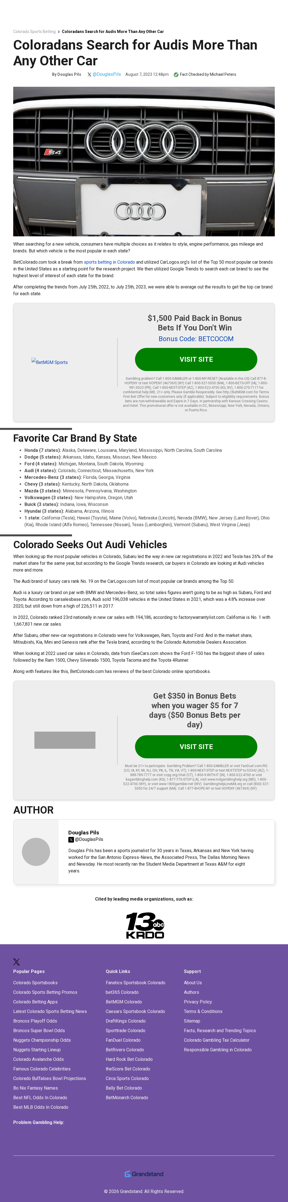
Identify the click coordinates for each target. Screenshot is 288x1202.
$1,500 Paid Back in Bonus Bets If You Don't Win (195, 323)
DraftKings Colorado (126, 1021)
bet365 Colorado (122, 992)
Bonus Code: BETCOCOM (196, 339)
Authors (191, 992)
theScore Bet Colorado (128, 1069)
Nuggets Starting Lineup (37, 1049)
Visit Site (196, 359)
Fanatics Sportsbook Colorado (135, 982)
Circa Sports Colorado (127, 1078)
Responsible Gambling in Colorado (218, 1049)
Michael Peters (223, 74)
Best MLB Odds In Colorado (40, 1107)
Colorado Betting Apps (35, 1002)
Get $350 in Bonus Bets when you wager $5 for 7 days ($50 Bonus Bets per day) (194, 710)
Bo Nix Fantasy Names (35, 1088)
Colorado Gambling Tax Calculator (216, 1040)
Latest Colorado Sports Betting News (50, 1011)
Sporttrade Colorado (125, 1030)
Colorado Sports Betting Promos (45, 992)
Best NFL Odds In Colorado (40, 1097)
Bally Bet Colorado (124, 1088)
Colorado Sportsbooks (35, 982)
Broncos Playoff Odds (35, 1021)
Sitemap (192, 1021)
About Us (193, 982)
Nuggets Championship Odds (42, 1040)
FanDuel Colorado (123, 1040)
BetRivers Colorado (125, 1049)
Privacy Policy (198, 1002)
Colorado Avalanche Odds (38, 1059)
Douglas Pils (69, 74)
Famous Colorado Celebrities (42, 1069)
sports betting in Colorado (109, 262)
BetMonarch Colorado (127, 1097)
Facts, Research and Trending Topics (220, 1030)
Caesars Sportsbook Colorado (135, 1011)
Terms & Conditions (203, 1011)
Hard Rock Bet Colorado (129, 1059)
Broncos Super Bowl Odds (39, 1030)
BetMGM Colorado (124, 1002)
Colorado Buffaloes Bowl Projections (49, 1078)
